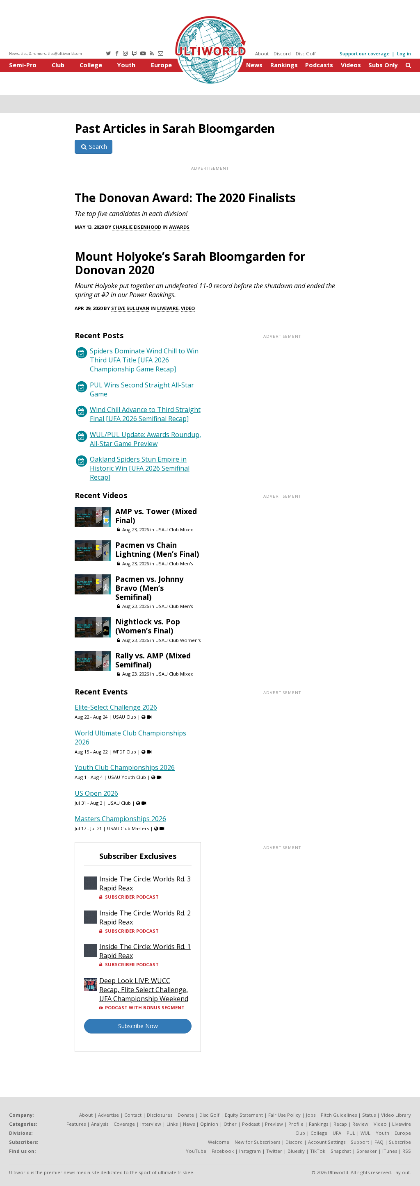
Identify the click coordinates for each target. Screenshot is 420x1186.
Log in (404, 53)
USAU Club (124, 717)
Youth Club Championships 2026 (125, 767)
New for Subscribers (257, 1142)
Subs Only (383, 65)
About (262, 53)
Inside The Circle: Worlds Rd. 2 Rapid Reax (145, 917)
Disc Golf (306, 53)
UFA (337, 1133)
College (91, 65)
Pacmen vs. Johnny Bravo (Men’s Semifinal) (149, 588)
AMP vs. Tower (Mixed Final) (156, 515)
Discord (282, 53)
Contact (133, 1115)
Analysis (99, 1124)
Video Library (396, 1115)
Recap (340, 1124)
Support (360, 1142)
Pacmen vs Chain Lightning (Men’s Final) (157, 549)
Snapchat (341, 1151)
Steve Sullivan (130, 308)
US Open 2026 (96, 793)
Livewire (167, 308)
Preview (274, 1124)
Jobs (310, 1115)
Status (369, 1115)
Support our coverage (365, 53)
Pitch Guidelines (339, 1115)
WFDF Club (124, 752)
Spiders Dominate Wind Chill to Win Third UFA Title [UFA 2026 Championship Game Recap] (144, 359)
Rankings (284, 65)
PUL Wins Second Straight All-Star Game (142, 389)
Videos (351, 65)
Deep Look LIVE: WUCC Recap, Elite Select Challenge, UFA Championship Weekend (143, 989)
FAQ (378, 1142)
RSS (406, 1151)
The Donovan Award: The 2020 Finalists (185, 197)
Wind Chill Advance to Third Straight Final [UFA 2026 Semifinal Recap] (145, 414)
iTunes (389, 1151)
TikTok (317, 1151)
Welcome (218, 1142)
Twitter (274, 1151)
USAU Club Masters (128, 828)
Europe (161, 65)
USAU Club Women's (178, 640)
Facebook (223, 1151)
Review (360, 1124)
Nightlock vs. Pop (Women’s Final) (147, 626)
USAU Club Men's (174, 563)
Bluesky (296, 1151)
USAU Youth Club (127, 777)
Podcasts (319, 65)
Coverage (124, 1124)
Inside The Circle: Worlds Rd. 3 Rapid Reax (145, 883)
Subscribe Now (138, 1026)
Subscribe (400, 1142)
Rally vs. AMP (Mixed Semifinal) (153, 660)
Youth (126, 65)
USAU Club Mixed (174, 529)
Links (172, 1124)
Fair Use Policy (284, 1115)
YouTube (196, 1151)
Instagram (250, 1151)
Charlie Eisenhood (136, 227)
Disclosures (159, 1115)
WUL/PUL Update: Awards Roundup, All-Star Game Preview (145, 439)
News (254, 65)
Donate (186, 1115)
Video (188, 308)
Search (97, 146)
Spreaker (366, 1151)
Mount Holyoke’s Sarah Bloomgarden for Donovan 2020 (190, 263)
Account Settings (326, 1142)
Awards (179, 227)
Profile (296, 1124)
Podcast (251, 1124)
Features (76, 1124)
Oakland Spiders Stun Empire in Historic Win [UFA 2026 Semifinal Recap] (139, 468)
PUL (351, 1133)
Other (230, 1124)
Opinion (209, 1124)
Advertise (108, 1115)
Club (58, 65)
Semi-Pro (23, 65)
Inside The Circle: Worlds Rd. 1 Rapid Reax (145, 951)
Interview (150, 1124)
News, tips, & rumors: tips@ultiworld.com (45, 53)
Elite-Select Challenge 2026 (116, 707)
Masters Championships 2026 (120, 818)
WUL (365, 1133)
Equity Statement (244, 1115)
